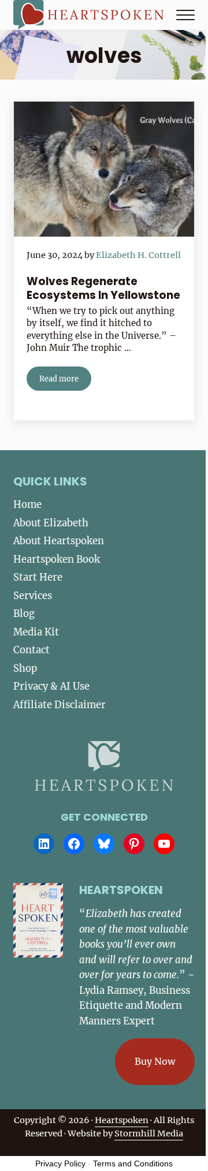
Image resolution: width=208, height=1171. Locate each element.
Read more (65, 380)
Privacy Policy (60, 1163)
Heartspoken (121, 1120)
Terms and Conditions (133, 1163)
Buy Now (155, 1061)
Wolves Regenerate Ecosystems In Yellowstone (103, 288)
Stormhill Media (148, 1133)
